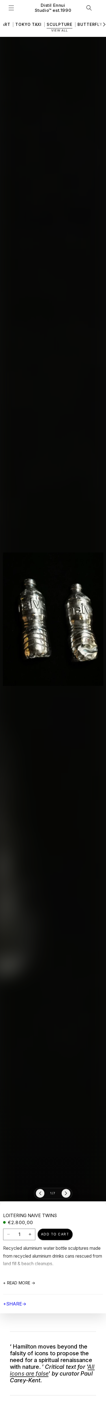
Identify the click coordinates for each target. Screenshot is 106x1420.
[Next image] (66, 1193)
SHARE (14, 1304)
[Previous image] (40, 1193)
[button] (11, 8)
